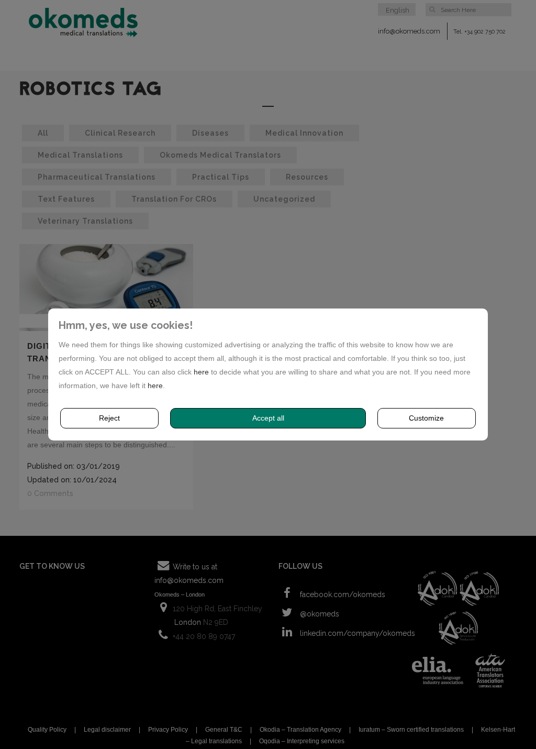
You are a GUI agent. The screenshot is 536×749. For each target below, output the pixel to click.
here (201, 372)
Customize (426, 418)
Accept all (268, 418)
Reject (109, 418)
